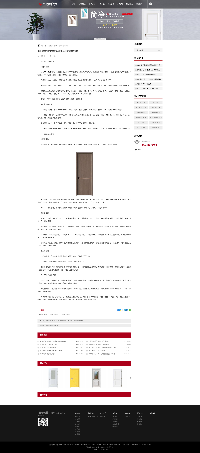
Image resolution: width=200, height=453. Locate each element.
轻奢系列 (115, 419)
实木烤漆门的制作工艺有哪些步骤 (51, 350)
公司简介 (77, 416)
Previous (38, 378)
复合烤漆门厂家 (141, 107)
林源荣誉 (77, 431)
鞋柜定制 (141, 122)
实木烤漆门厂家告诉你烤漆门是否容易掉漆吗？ (104, 354)
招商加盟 (120, 4)
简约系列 (115, 421)
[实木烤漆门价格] (52, 378)
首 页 (50, 46)
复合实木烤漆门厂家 (155, 117)
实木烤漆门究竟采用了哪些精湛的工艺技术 (102, 347)
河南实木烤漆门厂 (66, 314)
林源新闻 (139, 421)
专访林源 (139, 419)
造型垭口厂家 (141, 102)
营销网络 (77, 429)
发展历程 (77, 421)
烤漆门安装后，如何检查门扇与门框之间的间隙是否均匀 (64, 321)
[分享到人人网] (127, 310)
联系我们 (139, 4)
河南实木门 (156, 122)
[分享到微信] (130, 310)
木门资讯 (139, 416)
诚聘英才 (77, 426)
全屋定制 (115, 426)
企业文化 (77, 419)
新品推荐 (115, 416)
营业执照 (106, 449)
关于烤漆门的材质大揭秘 (97, 350)
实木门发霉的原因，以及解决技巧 (148, 88)
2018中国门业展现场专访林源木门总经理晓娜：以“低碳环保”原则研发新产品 (149, 65)
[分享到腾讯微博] (125, 310)
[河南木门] (95, 378)
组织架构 (77, 424)
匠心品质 (111, 4)
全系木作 (101, 4)
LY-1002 (155, 102)
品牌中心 (82, 4)
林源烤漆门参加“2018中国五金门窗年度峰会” (149, 79)
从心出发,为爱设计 (93, 416)
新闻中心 (129, 4)
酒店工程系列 (141, 127)
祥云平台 (110, 447)
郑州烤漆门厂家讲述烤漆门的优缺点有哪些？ (149, 70)
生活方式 (92, 4)
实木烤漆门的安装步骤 (47, 354)
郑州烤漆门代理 (141, 117)
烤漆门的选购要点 (52, 325)
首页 (73, 4)
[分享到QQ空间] (120, 310)
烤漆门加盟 (141, 112)
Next (130, 378)
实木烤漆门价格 (42, 314)
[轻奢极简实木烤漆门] (74, 378)
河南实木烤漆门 (54, 314)
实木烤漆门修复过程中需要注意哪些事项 (53, 341)
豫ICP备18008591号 (92, 447)
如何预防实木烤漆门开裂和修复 (99, 344)
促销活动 (65, 46)
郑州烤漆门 (156, 112)
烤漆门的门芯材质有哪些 (48, 347)
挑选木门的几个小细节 (144, 84)
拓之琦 (101, 449)
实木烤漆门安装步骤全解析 (49, 344)
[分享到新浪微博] (122, 310)
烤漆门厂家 (156, 127)
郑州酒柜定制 (156, 107)
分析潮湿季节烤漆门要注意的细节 (100, 341)
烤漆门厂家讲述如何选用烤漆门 (147, 74)
